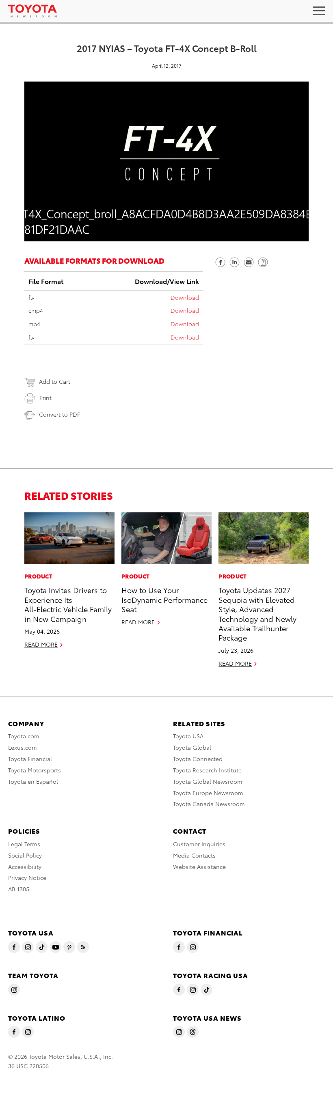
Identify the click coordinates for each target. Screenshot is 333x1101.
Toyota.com (23, 736)
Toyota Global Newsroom (207, 781)
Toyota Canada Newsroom (209, 804)
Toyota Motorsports (34, 770)
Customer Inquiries (199, 844)
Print (45, 398)
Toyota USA (188, 736)
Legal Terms (24, 844)
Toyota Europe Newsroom (208, 793)
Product (38, 576)
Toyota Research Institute (207, 770)
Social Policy (25, 855)
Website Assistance (199, 866)
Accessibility (24, 866)
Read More (41, 644)
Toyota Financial (30, 759)
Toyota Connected (198, 759)
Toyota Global (192, 747)
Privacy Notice (27, 877)
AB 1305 (18, 889)
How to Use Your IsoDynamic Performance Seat (164, 599)
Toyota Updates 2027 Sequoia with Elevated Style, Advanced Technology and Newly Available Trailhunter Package (257, 613)
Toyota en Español (33, 781)
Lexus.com (22, 747)
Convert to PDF (59, 414)
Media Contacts (194, 855)
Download (185, 297)
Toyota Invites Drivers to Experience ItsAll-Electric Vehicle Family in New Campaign (68, 604)
